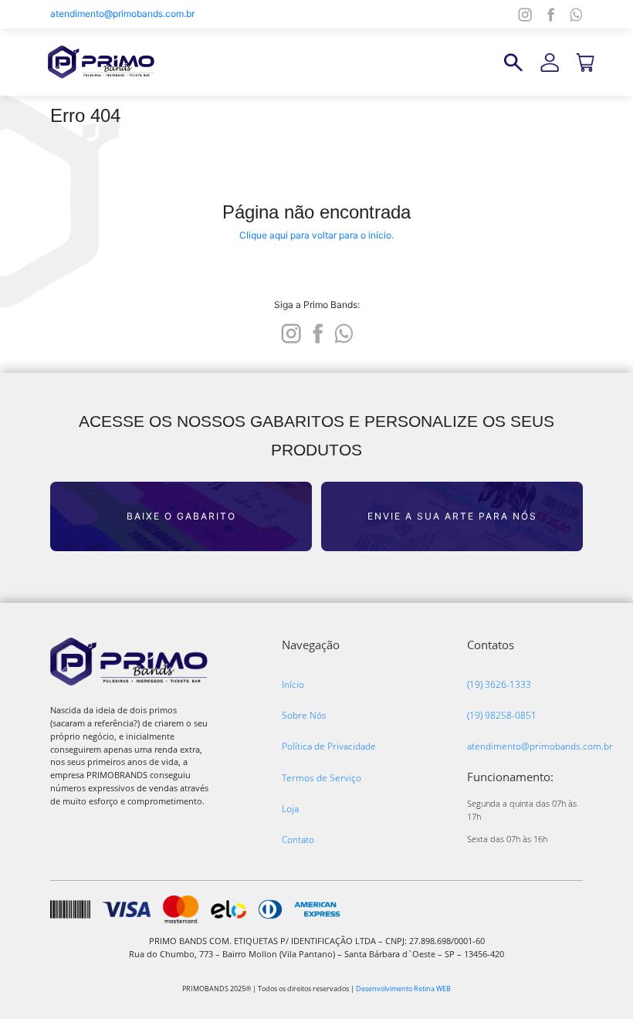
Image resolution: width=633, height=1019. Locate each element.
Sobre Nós (304, 715)
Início (293, 684)
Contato (298, 839)
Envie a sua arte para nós (452, 516)
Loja (290, 808)
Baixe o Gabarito (181, 516)
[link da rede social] (291, 332)
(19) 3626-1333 (499, 684)
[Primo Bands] (101, 61)
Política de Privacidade (329, 746)
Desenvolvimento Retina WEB (403, 988)
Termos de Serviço (321, 777)
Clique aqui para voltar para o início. (316, 235)
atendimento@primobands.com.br (122, 13)
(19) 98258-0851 (502, 715)
